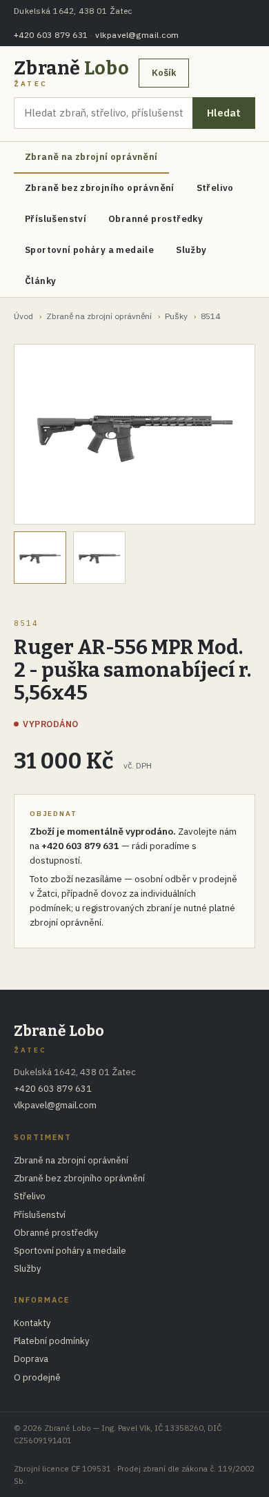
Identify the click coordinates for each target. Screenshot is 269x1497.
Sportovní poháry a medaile (89, 250)
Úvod (23, 316)
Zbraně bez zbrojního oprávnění (100, 188)
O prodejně (37, 1377)
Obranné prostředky (155, 219)
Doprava (31, 1359)
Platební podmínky (51, 1341)
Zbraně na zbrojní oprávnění (91, 157)
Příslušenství (55, 219)
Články (40, 281)
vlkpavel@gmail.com (137, 35)
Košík (164, 73)
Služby (191, 250)
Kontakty (32, 1323)
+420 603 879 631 (51, 35)
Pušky (176, 316)
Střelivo (215, 188)
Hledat (224, 112)
